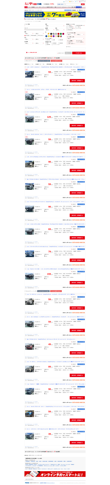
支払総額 (27, 35)
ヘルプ (77, 1)
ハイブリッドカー (56, 44)
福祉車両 (48, 7)
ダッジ (65, 468)
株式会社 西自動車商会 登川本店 (31, 464)
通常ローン (71, 42)
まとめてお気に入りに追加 (44, 60)
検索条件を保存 (61, 53)
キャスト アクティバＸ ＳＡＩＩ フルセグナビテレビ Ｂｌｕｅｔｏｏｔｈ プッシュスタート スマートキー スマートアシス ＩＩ (58, 406)
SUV (40, 7)
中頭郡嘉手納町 (69, 461)
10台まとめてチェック (30, 60)
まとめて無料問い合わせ (56, 60)
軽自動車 (33, 7)
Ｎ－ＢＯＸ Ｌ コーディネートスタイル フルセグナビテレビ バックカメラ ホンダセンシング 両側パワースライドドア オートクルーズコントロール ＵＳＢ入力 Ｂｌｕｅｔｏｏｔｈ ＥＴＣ (57, 361)
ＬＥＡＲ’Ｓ (57, 465)
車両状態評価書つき (80, 25)
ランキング (59, 7)
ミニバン (36, 7)
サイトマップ (66, 1)
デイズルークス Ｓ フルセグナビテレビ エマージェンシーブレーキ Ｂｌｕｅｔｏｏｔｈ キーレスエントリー (52, 339)
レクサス (39, 468)
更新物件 (61, 43)
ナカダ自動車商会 (40, 465)
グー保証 (78, 26)
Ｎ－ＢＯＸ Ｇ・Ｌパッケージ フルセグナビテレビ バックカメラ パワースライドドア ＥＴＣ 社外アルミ (52, 294)
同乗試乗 (61, 39)
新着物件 (54, 43)
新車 (47, 43)
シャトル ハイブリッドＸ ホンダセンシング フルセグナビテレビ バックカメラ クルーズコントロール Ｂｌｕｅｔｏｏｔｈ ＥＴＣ (57, 111)
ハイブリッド (43, 7)
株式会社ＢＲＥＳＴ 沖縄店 (55, 464)
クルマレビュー (64, 7)
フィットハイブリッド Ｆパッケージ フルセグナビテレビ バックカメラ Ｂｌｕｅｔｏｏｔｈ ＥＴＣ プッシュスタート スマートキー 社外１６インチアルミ (57, 201)
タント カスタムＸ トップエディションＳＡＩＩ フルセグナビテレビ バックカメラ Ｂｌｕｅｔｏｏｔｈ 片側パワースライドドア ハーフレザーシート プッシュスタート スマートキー (58, 316)
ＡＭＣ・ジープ (50, 468)
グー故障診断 (70, 26)
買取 (74, 7)
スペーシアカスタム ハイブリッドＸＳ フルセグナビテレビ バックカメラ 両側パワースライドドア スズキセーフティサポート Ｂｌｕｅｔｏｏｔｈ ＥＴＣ (57, 156)
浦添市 (40, 461)
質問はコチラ (72, 1)
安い (40, 64)
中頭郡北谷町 (33, 461)
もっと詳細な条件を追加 (32, 52)
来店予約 (48, 39)
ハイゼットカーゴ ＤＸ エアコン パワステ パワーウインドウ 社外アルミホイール (48, 89)
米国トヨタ (35, 468)
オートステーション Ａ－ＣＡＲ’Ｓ (31, 84)
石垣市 (37, 461)
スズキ (68, 468)
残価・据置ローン (72, 43)
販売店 (62, 4)
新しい (29, 64)
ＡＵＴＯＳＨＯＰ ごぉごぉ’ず (30, 465)
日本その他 (30, 468)
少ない (67, 64)
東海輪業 (72, 464)
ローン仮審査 (80, 42)
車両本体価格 (33, 35)
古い (32, 64)
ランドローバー (44, 468)
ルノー (26, 468)
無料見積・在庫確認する (77, 80)
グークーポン (78, 28)
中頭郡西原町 (27, 461)
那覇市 (65, 461)
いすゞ (62, 468)
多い (64, 64)
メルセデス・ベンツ (57, 468)
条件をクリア (68, 53)
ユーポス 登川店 (63, 465)
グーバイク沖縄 (78, 7)
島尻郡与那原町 (60, 461)
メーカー (29, 7)
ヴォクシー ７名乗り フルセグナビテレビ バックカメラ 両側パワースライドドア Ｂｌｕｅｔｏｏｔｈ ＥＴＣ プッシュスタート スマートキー (57, 384)
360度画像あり (70, 29)
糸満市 (55, 461)
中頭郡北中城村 (44, 461)
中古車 (26, 7)
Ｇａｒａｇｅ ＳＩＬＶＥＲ (65, 464)
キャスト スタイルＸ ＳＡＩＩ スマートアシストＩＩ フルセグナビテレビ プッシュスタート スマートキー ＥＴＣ (55, 134)
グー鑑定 (54, 7)
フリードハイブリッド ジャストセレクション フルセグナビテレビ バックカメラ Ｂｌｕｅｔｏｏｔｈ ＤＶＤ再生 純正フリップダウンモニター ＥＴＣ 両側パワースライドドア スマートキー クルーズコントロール (57, 246)
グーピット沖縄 (70, 7)
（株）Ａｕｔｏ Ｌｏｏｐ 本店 (49, 465)
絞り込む (79, 53)
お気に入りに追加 (83, 1)
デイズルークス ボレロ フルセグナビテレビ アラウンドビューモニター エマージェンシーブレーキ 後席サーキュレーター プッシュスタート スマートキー (57, 179)
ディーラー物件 (70, 28)
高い (44, 64)
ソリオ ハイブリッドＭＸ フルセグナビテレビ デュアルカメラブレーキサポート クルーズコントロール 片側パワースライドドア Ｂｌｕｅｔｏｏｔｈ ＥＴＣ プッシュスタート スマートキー (57, 224)
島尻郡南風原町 (50, 461)
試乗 (54, 39)
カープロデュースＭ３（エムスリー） (44, 464)
